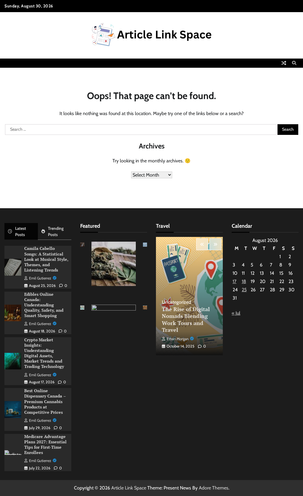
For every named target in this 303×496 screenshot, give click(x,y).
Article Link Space (128, 488)
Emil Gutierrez (40, 278)
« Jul (236, 313)
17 (234, 281)
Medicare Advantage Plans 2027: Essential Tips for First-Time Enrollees (45, 444)
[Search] (294, 63)
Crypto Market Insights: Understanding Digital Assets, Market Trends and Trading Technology (44, 353)
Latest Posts (20, 231)
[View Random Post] (283, 63)
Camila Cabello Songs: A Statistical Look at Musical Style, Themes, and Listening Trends (46, 259)
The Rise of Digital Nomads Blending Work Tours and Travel (186, 319)
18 (244, 281)
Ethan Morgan (177, 339)
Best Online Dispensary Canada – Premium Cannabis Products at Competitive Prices (45, 401)
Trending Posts (56, 231)
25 (244, 290)
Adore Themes (213, 488)
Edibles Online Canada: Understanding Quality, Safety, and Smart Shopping (43, 305)
